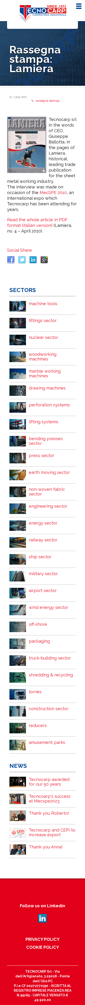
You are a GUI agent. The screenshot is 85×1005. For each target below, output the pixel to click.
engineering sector (48, 506)
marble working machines (45, 373)
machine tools (43, 303)
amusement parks (47, 742)
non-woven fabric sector (47, 491)
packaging (39, 641)
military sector (43, 573)
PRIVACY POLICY (43, 939)
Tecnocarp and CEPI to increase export (52, 832)
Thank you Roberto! (49, 813)
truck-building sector (50, 658)
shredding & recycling (51, 674)
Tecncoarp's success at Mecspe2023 (50, 798)
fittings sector (43, 320)
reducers (38, 725)
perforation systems (49, 404)
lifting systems (43, 421)
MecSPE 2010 (53, 192)
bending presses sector (46, 441)
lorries (35, 691)
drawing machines (47, 388)
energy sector (43, 523)
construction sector (48, 708)
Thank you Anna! (46, 846)
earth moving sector (49, 472)
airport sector (43, 590)
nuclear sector (43, 337)
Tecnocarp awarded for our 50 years (49, 782)
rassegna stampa (47, 100)
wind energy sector (48, 607)
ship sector (40, 556)
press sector (41, 455)
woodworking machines (42, 356)
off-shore (38, 624)
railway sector (43, 539)
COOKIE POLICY (42, 947)
